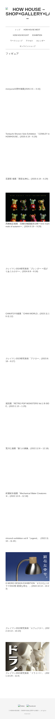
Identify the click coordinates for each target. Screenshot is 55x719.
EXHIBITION (37, 35)
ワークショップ (16, 41)
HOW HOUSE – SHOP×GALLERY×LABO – (25, 710)
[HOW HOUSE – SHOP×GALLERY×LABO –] (28, 9)
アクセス (29, 41)
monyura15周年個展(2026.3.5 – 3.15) (23, 89)
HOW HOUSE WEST (32, 30)
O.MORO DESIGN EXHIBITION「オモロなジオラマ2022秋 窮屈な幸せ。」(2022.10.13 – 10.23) (27, 586)
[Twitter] (22, 706)
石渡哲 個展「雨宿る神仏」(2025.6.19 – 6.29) (27, 179)
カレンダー (40, 41)
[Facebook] (32, 706)
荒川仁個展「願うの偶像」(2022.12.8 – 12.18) (27, 448)
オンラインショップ (27, 46)
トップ (17, 30)
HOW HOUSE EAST (21, 35)
